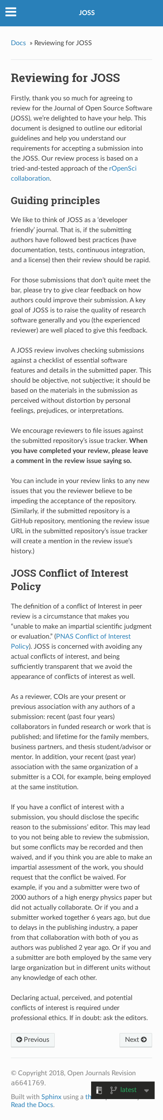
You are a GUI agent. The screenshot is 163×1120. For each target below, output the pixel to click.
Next (133, 1039)
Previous (35, 1039)
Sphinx (51, 1097)
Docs (18, 43)
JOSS (87, 13)
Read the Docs (32, 1105)
